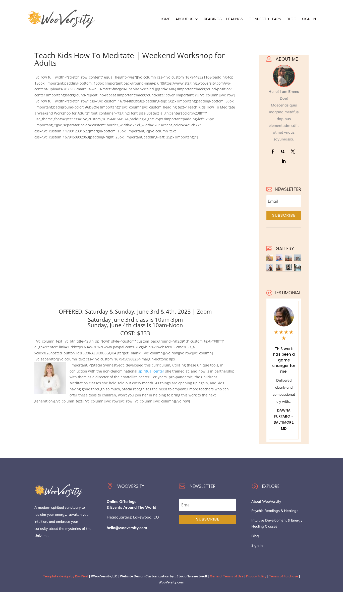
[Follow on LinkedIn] (284, 161)
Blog (255, 536)
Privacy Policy (256, 576)
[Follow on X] (293, 151)
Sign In (257, 545)
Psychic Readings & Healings (274, 510)
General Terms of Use (227, 576)
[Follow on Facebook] (273, 151)
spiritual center (151, 371)
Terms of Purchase (283, 576)
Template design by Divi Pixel (65, 576)
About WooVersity (266, 501)
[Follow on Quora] (283, 151)
